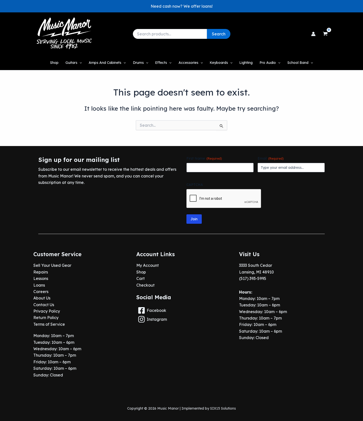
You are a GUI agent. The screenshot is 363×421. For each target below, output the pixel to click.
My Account (147, 265)
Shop (141, 272)
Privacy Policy (46, 311)
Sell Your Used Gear (52, 265)
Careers (40, 291)
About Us (41, 298)
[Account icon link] (313, 34)
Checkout (145, 285)
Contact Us (43, 304)
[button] (181, 6)
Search (218, 33)
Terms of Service (49, 324)
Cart (140, 278)
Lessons (40, 278)
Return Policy (46, 317)
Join (194, 219)
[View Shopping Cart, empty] (325, 33)
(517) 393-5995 (252, 278)
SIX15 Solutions (223, 408)
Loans (39, 285)
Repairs (40, 272)
